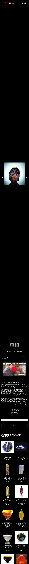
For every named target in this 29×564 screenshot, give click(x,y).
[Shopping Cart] (22, 3)
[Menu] (25, 3)
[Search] (19, 3)
